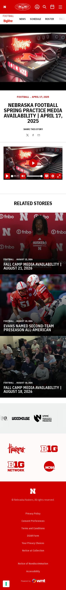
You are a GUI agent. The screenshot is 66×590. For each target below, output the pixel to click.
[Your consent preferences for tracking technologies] (6, 583)
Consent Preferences (33, 521)
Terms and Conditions (33, 528)
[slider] (12, 176)
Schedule (35, 19)
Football (23, 96)
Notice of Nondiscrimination (33, 563)
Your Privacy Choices (33, 543)
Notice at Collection (33, 550)
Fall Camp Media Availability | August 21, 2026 (32, 266)
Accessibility (33, 571)
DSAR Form (33, 535)
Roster (49, 19)
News (22, 19)
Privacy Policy (33, 513)
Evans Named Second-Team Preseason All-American (29, 327)
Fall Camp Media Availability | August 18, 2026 (32, 389)
